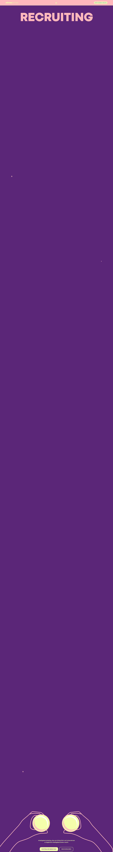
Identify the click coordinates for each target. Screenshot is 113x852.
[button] (56, 2)
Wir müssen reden (101, 2)
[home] (12, 3)
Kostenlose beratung (49, 849)
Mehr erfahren (66, 849)
